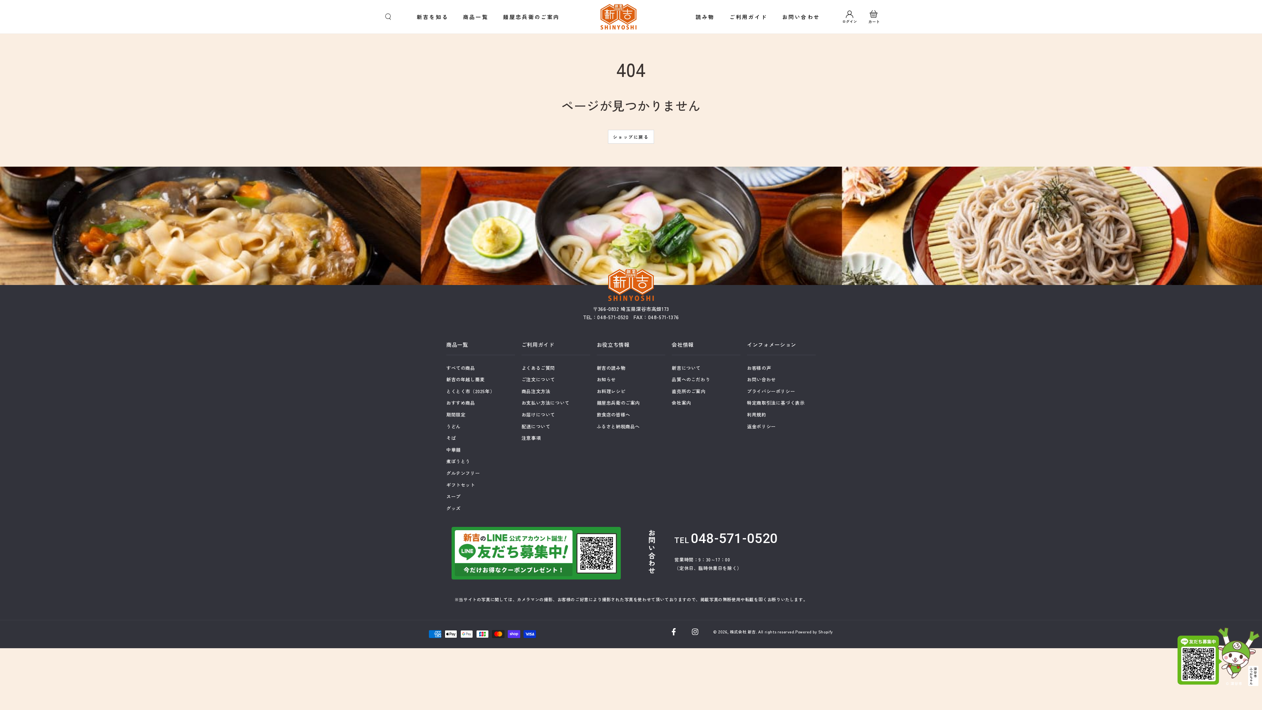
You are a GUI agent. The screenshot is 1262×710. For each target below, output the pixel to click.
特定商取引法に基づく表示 (776, 402)
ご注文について (538, 379)
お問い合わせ (761, 379)
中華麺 (453, 449)
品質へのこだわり (691, 379)
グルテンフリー (463, 473)
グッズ (453, 508)
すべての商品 (460, 368)
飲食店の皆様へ (613, 414)
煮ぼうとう (458, 461)
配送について (536, 426)
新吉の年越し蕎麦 (465, 379)
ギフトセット (460, 485)
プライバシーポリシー (771, 391)
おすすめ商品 (460, 402)
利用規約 (756, 414)
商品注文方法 (536, 391)
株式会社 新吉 (743, 631)
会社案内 (681, 402)
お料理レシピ (611, 391)
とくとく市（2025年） (470, 391)
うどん (453, 426)
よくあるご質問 (538, 368)
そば (451, 438)
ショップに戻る (631, 137)
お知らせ (606, 379)
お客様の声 (759, 368)
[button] (388, 17)
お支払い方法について (546, 402)
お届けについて (538, 414)
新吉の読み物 (611, 368)
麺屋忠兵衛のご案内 (618, 402)
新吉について (686, 368)
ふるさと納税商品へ (618, 426)
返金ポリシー (761, 426)
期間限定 (455, 414)
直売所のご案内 (688, 391)
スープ (453, 496)
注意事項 (531, 438)
